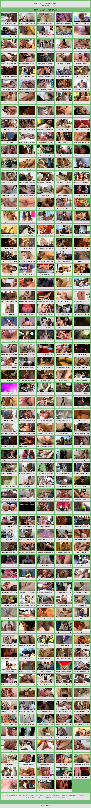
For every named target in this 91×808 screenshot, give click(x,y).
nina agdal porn (45, 5)
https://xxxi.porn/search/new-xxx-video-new (45, 3)
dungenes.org (47, 805)
